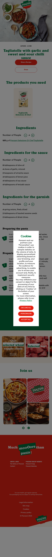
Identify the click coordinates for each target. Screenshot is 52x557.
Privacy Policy (26, 301)
